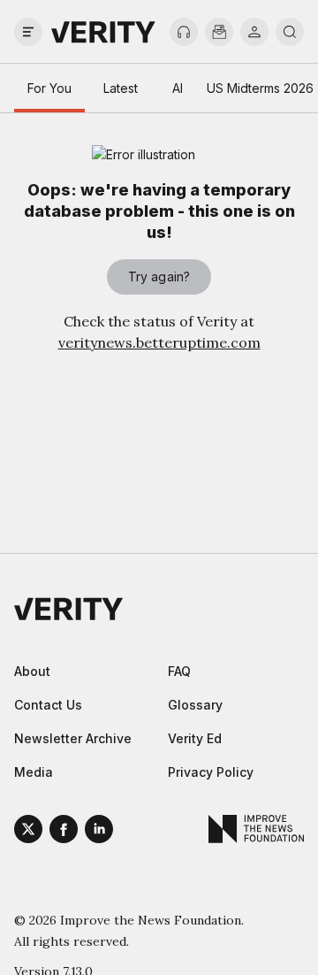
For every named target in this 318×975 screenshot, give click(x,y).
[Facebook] (63, 831)
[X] (28, 831)
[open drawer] (28, 32)
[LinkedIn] (99, 831)
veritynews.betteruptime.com (159, 342)
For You (49, 88)
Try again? (159, 276)
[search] (290, 32)
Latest (120, 88)
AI (177, 88)
